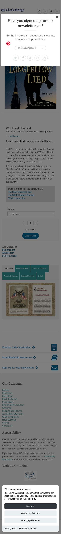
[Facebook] (23, 58)
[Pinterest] (30, 58)
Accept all (30, 506)
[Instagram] (37, 58)
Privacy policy (10, 528)
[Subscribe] (42, 48)
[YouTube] (45, 58)
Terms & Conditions (27, 528)
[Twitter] (16, 58)
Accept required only (30, 513)
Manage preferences (30, 520)
